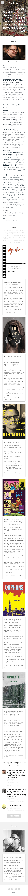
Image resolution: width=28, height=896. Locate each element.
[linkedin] (16, 889)
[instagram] (19, 889)
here (14, 312)
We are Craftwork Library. (14, 805)
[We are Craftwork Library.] (4, 806)
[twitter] (12, 889)
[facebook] (9, 889)
